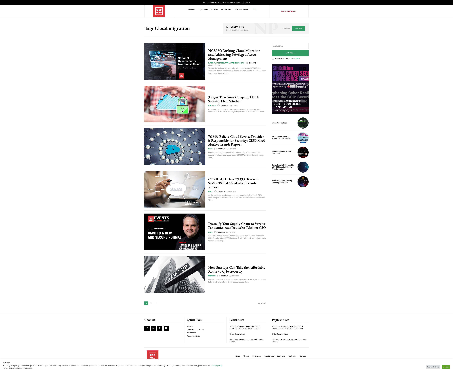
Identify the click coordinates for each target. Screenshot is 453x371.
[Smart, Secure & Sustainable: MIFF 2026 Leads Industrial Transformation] (303, 167)
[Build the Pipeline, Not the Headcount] (303, 152)
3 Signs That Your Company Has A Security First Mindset (233, 99)
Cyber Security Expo (279, 123)
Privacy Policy (295, 58)
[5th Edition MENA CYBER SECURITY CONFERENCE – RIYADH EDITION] (290, 89)
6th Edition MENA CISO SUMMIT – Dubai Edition (281, 138)
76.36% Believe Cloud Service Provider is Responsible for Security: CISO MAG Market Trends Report (237, 140)
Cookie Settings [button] (433, 367)
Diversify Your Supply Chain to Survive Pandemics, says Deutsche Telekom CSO (237, 225)
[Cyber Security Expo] (303, 123)
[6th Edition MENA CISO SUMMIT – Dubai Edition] (303, 137)
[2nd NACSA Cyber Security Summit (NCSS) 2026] (303, 181)
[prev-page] (300, 68)
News (210, 149)
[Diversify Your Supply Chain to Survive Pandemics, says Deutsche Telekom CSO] (174, 232)
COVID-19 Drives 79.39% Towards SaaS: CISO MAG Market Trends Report (233, 183)
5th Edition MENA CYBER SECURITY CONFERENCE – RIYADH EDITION (288, 104)
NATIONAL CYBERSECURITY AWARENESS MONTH (226, 63)
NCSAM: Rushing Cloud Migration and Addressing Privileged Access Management (234, 54)
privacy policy (216, 366)
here (248, 2)
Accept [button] (446, 367)
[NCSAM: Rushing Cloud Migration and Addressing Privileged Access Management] (174, 61)
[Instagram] (153, 328)
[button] (254, 9)
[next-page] (156, 303)
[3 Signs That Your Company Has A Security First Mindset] (174, 104)
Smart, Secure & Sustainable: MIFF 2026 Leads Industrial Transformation (283, 167)
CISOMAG (252, 63)
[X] (159, 328)
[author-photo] (247, 63)
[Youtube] (166, 328)
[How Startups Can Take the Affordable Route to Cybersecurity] (174, 274)
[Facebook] (147, 328)
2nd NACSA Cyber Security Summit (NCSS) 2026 (282, 182)
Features (212, 106)
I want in (289, 53)
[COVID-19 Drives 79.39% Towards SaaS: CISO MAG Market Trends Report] (174, 189)
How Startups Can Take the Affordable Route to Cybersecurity (236, 269)
